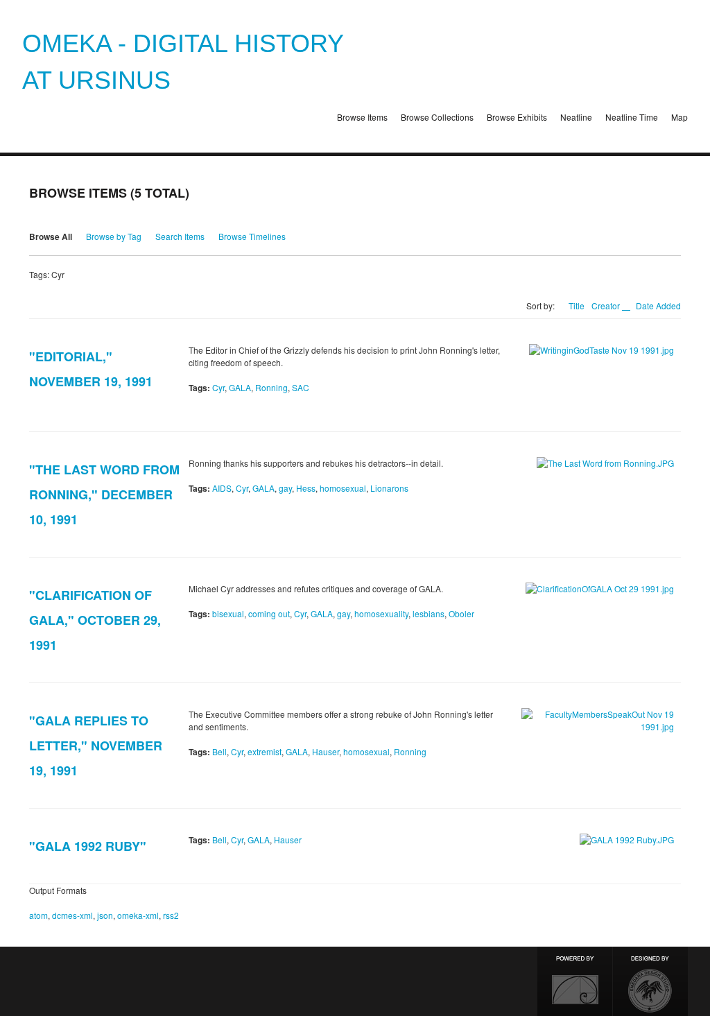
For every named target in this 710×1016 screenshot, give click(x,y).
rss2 (171, 915)
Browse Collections (437, 117)
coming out (269, 613)
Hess (305, 488)
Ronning (271, 387)
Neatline (576, 117)
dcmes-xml (72, 915)
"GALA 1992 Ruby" (87, 846)
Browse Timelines (252, 236)
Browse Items (362, 117)
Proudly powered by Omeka (574, 981)
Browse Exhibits (517, 117)
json (105, 915)
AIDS (222, 488)
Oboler (461, 613)
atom (38, 915)
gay (285, 488)
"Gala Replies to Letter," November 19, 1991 (95, 746)
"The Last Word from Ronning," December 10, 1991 (104, 494)
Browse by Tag (113, 236)
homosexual (343, 488)
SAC (300, 387)
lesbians (428, 613)
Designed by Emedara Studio (650, 981)
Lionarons (389, 488)
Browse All (50, 236)
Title (577, 305)
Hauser (325, 751)
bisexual (228, 613)
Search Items (180, 236)
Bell (219, 751)
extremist (265, 751)
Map (679, 117)
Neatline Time (631, 117)
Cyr (218, 387)
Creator (606, 305)
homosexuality (381, 613)
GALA (240, 387)
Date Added (658, 305)
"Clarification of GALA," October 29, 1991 (95, 620)
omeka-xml (138, 915)
